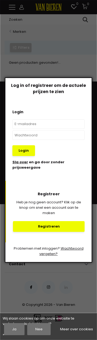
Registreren (49, 226)
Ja (14, 329)
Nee (39, 329)
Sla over (20, 162)
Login (24, 150)
